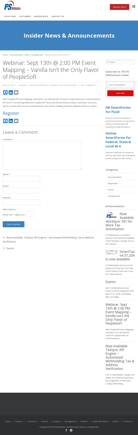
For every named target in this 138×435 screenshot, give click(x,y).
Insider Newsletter (100, 421)
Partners (84, 421)
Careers (115, 421)
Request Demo (119, 7)
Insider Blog (41, 16)
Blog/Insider (113, 183)
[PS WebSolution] (66, 5)
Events (27, 55)
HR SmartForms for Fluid (118, 109)
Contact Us (57, 16)
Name (6, 174)
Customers (25, 16)
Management (70, 421)
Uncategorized (37, 55)
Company (56, 421)
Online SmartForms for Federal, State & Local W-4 (118, 139)
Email (6, 186)
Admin (22, 85)
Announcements (16, 55)
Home (5, 55)
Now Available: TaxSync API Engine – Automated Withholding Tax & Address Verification (120, 357)
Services (44, 421)
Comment (8, 139)
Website (7, 197)
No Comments (89, 85)
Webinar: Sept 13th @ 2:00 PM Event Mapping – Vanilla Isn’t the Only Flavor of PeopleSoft (119, 314)
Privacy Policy (93, 427)
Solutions (10, 16)
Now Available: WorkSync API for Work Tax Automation (120, 221)
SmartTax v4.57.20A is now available (120, 255)
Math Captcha (9, 209)
